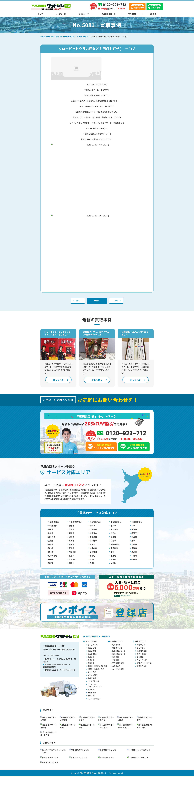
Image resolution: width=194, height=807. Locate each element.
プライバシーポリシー (145, 663)
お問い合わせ (142, 666)
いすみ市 (93, 548)
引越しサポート (93, 678)
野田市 (71, 533)
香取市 (51, 540)
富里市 (92, 544)
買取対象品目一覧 (118, 654)
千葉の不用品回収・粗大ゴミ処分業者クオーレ (94, 773)
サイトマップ (142, 660)
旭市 (133, 540)
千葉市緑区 (52, 525)
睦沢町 (51, 563)
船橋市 (71, 525)
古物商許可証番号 (51, 670)
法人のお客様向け (94, 699)
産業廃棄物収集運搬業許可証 (56, 664)
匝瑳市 (134, 548)
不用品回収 (92, 648)
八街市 (71, 540)
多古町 (92, 555)
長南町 (113, 559)
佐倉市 (51, 533)
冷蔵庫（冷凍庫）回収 (96, 669)
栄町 (112, 552)
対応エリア (141, 645)
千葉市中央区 (53, 522)
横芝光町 (72, 552)
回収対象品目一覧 (108, 14)
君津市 (134, 537)
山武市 (134, 544)
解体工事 (91, 696)
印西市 (71, 537)
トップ (40, 14)
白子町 (51, 559)
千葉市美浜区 (116, 522)
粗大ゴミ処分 (92, 654)
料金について (84, 14)
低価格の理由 (142, 651)
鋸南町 (71, 563)
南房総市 (114, 548)
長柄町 (92, 563)
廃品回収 (91, 657)
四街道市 (93, 537)
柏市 (133, 525)
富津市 (71, 548)
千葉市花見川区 (75, 522)
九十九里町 (52, 555)
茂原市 (113, 537)
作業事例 (115, 660)
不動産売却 (92, 693)
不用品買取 (132, 14)
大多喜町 (72, 559)
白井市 (113, 540)
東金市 (51, 544)
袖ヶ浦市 (93, 540)
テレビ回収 (92, 672)
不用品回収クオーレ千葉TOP (98, 636)
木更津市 (93, 533)
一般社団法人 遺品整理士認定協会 (59, 660)
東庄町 (113, 555)
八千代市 (93, 529)
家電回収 (91, 663)
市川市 (113, 525)
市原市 (51, 529)
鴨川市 (51, 552)
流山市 (71, 529)
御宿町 (134, 559)
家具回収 (91, 660)
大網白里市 (115, 544)
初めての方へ (117, 645)
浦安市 (134, 529)
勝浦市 (134, 552)
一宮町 (134, 555)
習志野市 (114, 529)
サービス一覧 (61, 14)
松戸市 (92, 525)
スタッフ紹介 (142, 654)
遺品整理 (91, 690)
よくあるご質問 (118, 669)
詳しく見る (58, 379)
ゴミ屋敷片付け (93, 681)
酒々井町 (93, 552)
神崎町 (113, 563)
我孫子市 (135, 533)
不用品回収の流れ (118, 663)
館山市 (51, 548)
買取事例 (115, 657)
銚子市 (71, 544)
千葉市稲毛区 (95, 522)
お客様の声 (116, 666)
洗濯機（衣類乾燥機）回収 (97, 666)
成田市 (113, 533)
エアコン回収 (92, 675)
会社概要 (152, 14)
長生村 (71, 555)
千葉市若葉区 (136, 522)
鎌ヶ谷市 (51, 537)
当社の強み (141, 648)
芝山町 (92, 559)
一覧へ (97, 300)
